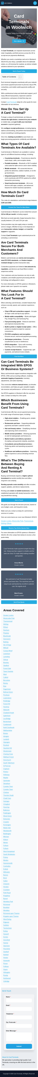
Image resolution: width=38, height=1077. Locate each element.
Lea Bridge (7, 718)
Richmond (6, 904)
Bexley (5, 683)
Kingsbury (6, 895)
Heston (5, 957)
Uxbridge (6, 981)
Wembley (6, 910)
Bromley (6, 662)
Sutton (5, 881)
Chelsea (6, 792)
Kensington (7, 825)
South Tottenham (8, 763)
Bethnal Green (8, 692)
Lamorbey (6, 656)
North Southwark (8, 727)
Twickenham (7, 928)
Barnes (5, 875)
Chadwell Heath (8, 713)
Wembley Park (8, 901)
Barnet (5, 898)
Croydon (6, 822)
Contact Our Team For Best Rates (19, 207)
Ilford (5, 674)
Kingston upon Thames (11, 916)
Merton (5, 842)
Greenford (6, 940)
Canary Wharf (7, 651)
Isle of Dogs (7, 645)
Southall (6, 952)
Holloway (6, 774)
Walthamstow (7, 730)
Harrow (5, 943)
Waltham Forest (8, 757)
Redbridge (6, 701)
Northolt (5, 954)
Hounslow (6, 949)
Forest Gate (7, 668)
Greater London (6, 521)
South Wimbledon (9, 854)
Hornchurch (7, 760)
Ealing (5, 931)
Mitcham (6, 836)
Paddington (7, 813)
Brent (5, 878)
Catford (5, 677)
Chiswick (6, 884)
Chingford (6, 804)
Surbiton (6, 925)
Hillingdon (6, 972)
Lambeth (6, 739)
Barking (5, 642)
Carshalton (7, 866)
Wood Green (7, 816)
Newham (6, 630)
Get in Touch (19, 500)
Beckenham (7, 721)
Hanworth (6, 960)
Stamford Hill (7, 748)
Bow (4, 686)
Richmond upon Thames (11, 913)
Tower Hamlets (8, 671)
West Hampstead (9, 851)
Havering (6, 807)
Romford (6, 745)
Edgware (6, 922)
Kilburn (5, 839)
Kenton (5, 937)
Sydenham (6, 715)
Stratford (6, 665)
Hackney (6, 707)
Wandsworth (7, 831)
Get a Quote (18, 41)
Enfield (5, 869)
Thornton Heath (8, 795)
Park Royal (7, 893)
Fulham (5, 845)
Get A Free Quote (19, 602)
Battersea (6, 810)
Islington (6, 736)
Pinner (5, 963)
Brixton (5, 733)
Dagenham (7, 689)
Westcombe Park (17, 521)
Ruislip (5, 975)
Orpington (6, 742)
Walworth (6, 710)
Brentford (6, 907)
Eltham (9, 523)
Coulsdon (6, 890)
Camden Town (8, 786)
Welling (3, 523)
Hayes (5, 969)
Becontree (6, 680)
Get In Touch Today (19, 71)
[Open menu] (35, 3)
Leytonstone (7, 698)
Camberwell (7, 724)
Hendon (6, 887)
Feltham (6, 966)
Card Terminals (12, 102)
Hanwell (6, 934)
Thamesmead (28, 521)
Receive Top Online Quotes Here (19, 528)
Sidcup (5, 659)
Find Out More (19, 356)
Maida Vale (7, 828)
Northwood (7, 978)
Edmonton (6, 819)
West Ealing (7, 919)
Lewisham (6, 653)
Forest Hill (6, 704)
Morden (5, 860)
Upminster (6, 780)
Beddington (7, 833)
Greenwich (6, 639)
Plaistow (6, 633)
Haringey (6, 801)
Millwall (5, 648)
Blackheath (7, 636)
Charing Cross (8, 754)
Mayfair (5, 777)
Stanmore (6, 946)
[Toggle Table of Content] (19, 77)
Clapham (6, 769)
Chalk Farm (7, 798)
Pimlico (5, 772)
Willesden (6, 872)
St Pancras (7, 766)
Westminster (7, 751)
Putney (5, 857)
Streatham (6, 783)
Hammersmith (7, 863)
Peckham (6, 695)
